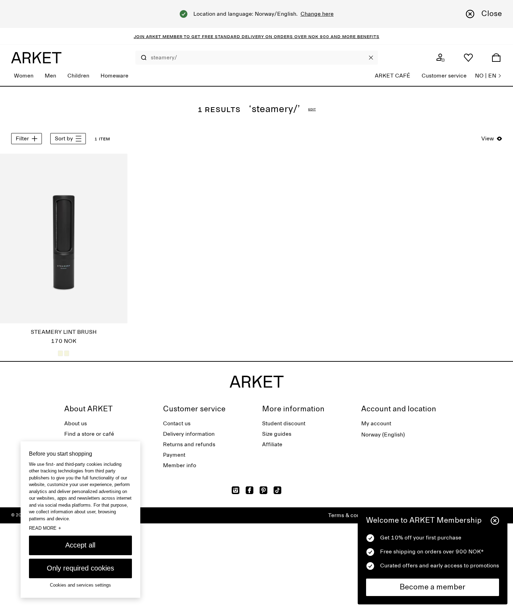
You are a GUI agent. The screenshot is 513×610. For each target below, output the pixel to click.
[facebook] (249, 490)
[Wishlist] (468, 57)
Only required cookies (80, 568)
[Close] (371, 58)
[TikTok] (277, 490)
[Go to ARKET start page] (36, 58)
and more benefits (354, 36)
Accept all (80, 545)
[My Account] (440, 57)
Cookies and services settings (80, 585)
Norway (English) (383, 435)
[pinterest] (263, 490)
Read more (45, 528)
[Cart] (496, 57)
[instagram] (235, 490)
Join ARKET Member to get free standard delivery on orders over (221, 36)
